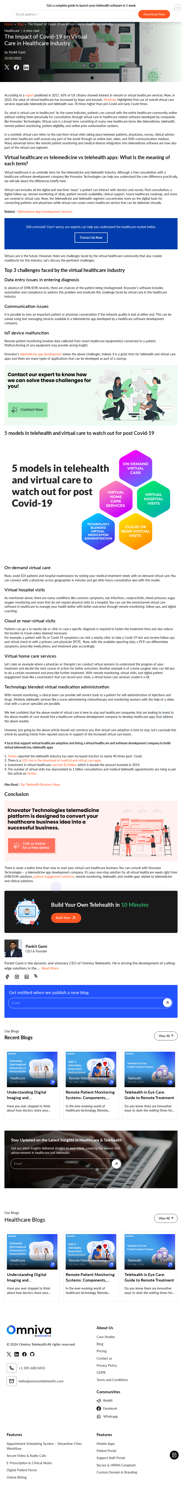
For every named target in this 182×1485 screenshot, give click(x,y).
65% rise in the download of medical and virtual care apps (61, 760)
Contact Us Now (91, 237)
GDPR (101, 1372)
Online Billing (17, 1477)
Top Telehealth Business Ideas (40, 784)
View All (164, 1036)
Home (8, 24)
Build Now (63, 918)
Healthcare (11, 31)
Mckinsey (110, 100)
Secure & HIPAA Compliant (116, 1465)
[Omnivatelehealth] (46, 1331)
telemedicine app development (41, 354)
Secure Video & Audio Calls (26, 1456)
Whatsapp (110, 1416)
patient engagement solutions (54, 876)
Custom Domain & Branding (117, 1472)
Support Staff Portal (111, 1458)
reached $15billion (64, 765)
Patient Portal (106, 1451)
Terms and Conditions (112, 1380)
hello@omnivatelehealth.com (41, 1381)
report (29, 95)
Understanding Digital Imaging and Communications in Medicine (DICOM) (26, 1095)
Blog (20, 24)
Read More (50, 968)
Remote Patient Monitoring (87, 1078)
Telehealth (134, 1078)
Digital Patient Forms (22, 1470)
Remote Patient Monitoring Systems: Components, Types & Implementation (90, 1095)
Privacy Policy (107, 1365)
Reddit (108, 1400)
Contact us (104, 1358)
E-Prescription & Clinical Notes (29, 1463)
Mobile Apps (106, 1444)
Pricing (102, 1351)
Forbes (12, 756)
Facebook (110, 1408)
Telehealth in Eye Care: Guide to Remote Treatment (149, 1095)
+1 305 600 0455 (32, 1368)
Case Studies (106, 1337)
